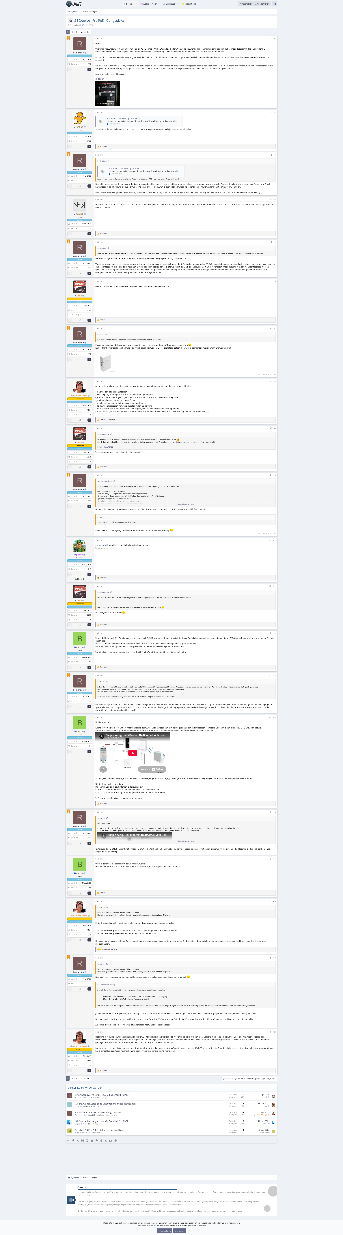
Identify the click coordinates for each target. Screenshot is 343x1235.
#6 (275, 281)
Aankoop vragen (101, 1097)
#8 (275, 381)
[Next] (89, 69)
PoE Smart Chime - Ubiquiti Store (122, 118)
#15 (274, 717)
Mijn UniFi (81, 579)
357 (89, 228)
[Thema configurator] (274, 3)
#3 (275, 155)
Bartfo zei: (101, 682)
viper (266, 1106)
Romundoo (74, 25)
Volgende (85, 32)
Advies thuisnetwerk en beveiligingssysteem (98, 1112)
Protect (96, 1106)
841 (89, 569)
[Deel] (271, 38)
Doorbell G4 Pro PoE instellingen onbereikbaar (99, 1130)
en (107, 420)
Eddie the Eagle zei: (105, 481)
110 (89, 64)
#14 (274, 676)
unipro (78, 1124)
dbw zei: (100, 334)
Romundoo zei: (103, 434)
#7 (275, 328)
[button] (137, 3)
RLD (266, 1097)
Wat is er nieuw (150, 3)
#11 (274, 540)
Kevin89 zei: (102, 248)
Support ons (190, 3)
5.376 (89, 310)
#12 (274, 586)
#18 (274, 901)
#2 (275, 112)
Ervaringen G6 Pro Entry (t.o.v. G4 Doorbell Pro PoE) (102, 1094)
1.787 (89, 141)
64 (90, 662)
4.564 (89, 410)
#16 (274, 812)
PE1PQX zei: (102, 161)
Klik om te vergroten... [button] (185, 504)
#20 (274, 1032)
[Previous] (70, 69)
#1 (275, 38)
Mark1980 (79, 1132)
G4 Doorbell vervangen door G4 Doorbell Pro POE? (101, 1121)
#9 (275, 428)
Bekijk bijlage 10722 (105, 447)
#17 (274, 859)
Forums (130, 3)
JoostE (77, 1106)
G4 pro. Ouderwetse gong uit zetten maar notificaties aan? (106, 1103)
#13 (274, 633)
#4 (275, 200)
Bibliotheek (171, 3)
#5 (275, 242)
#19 (274, 958)
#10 (274, 475)
